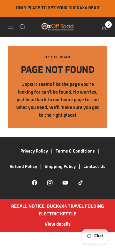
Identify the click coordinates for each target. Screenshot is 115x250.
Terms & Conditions (75, 151)
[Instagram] (50, 182)
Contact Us (94, 167)
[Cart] (104, 27)
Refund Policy (23, 167)
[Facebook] (34, 182)
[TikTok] (80, 182)
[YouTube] (65, 182)
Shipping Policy (60, 167)
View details (58, 224)
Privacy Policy (34, 151)
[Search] (23, 27)
